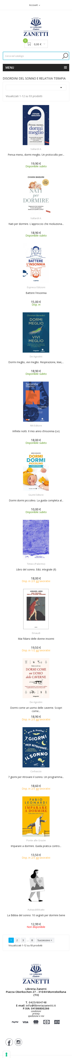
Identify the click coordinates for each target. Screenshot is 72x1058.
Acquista (39, 146)
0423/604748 (38, 1002)
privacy (36, 1013)
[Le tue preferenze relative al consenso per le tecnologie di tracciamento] (6, 1054)
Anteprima (26, 146)
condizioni (36, 1011)
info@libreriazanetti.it (41, 1005)
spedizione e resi (36, 1016)
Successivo (45, 940)
